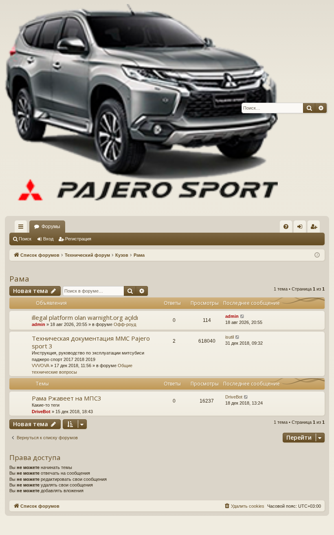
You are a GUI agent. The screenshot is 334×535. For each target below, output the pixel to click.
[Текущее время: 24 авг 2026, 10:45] (317, 255)
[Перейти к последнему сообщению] (242, 316)
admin (38, 324)
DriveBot (41, 411)
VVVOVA (40, 365)
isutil (229, 337)
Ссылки (22, 228)
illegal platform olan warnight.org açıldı (85, 317)
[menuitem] (286, 226)
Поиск (25, 238)
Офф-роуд (125, 324)
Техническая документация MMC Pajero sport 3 (91, 342)
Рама (19, 278)
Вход (48, 238)
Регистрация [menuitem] (315, 228)
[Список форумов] (141, 108)
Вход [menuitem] (301, 228)
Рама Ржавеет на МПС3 (66, 398)
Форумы (51, 226)
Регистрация (78, 238)
